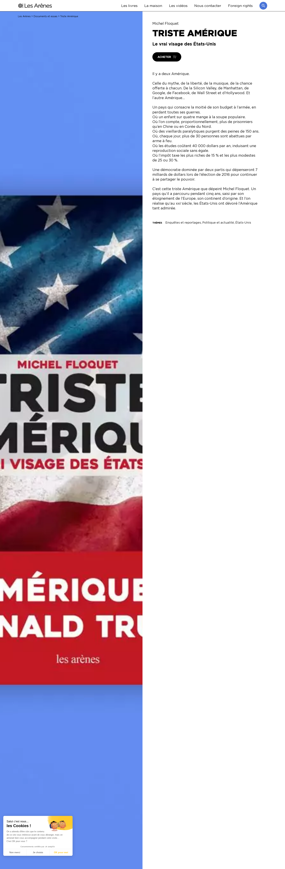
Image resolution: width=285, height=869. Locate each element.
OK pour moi (61, 852)
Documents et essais (45, 16)
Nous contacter (207, 5)
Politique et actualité (218, 222)
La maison (153, 5)
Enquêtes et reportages (183, 222)
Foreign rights (240, 5)
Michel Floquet (165, 23)
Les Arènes (24, 16)
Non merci (14, 852)
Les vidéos (178, 5)
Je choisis (38, 852)
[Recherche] (263, 6)
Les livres (129, 5)
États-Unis (243, 222)
